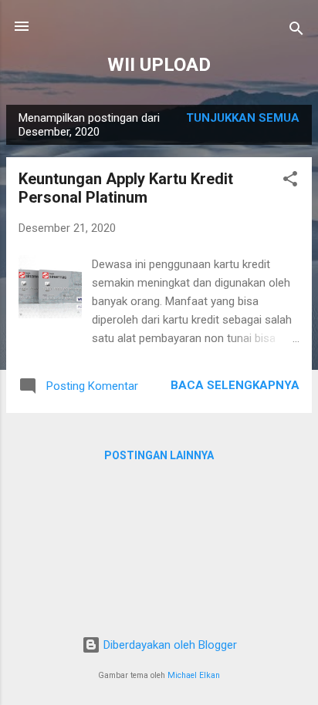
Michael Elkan (193, 675)
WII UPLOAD (159, 65)
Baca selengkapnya (235, 385)
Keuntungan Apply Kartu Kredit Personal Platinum (126, 188)
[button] (290, 181)
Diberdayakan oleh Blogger (168, 645)
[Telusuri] (296, 31)
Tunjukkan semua (242, 118)
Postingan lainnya (159, 455)
